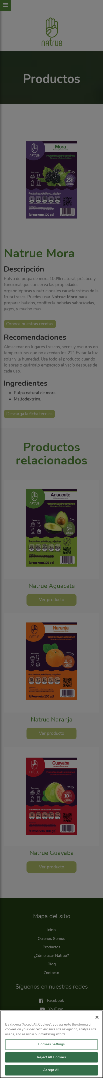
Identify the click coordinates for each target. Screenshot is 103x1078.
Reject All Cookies (51, 1057)
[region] (51, 1044)
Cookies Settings (51, 1044)
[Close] (97, 1017)
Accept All (51, 1070)
